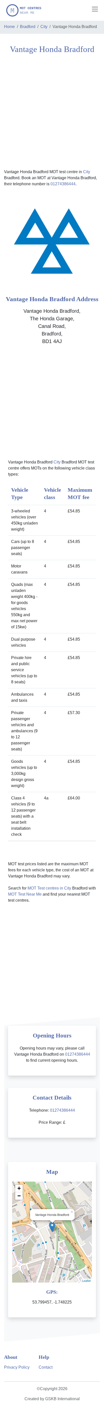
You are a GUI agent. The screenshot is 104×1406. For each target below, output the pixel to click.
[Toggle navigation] (95, 9)
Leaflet (86, 1281)
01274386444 (62, 184)
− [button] (19, 1196)
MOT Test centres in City (49, 888)
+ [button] (19, 1188)
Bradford (27, 26)
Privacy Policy (17, 1367)
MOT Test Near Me (25, 894)
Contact (46, 1367)
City (43, 26)
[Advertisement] (52, 111)
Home (9, 26)
